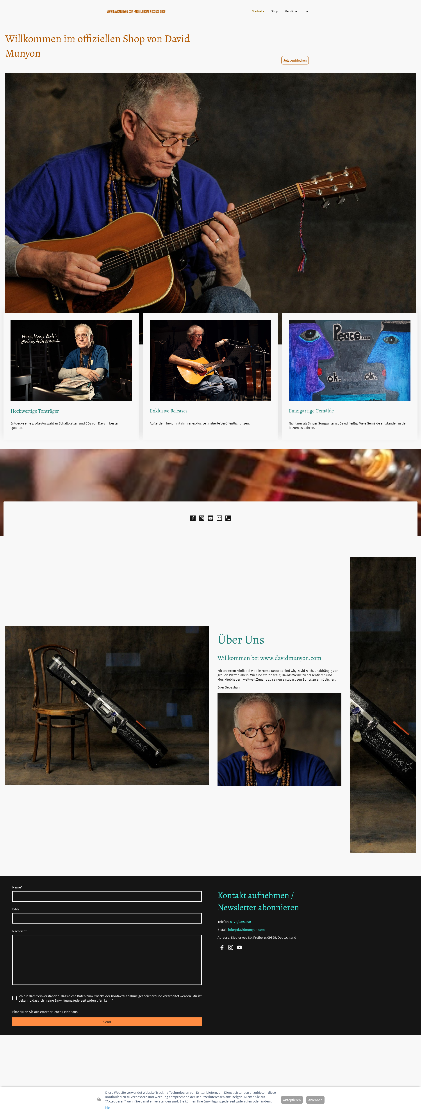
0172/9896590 (240, 921)
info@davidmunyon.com (246, 929)
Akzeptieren (292, 1100)
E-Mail (16, 909)
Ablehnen (315, 1100)
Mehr (109, 1107)
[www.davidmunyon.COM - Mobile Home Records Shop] (140, 17)
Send (107, 1022)
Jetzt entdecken (295, 60)
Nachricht (19, 931)
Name (17, 887)
